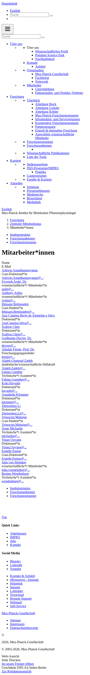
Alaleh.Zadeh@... (13, 368)
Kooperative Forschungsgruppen (56, 123)
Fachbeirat (42, 78)
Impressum (17, 624)
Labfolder (16, 591)
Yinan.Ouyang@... (14, 447)
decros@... (9, 345)
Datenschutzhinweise (24, 628)
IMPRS (15, 537)
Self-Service (18, 606)
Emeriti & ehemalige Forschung (56, 130)
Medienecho (35, 194)
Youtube (15, 569)
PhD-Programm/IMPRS (43, 168)
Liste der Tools (36, 157)
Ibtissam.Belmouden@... (18, 311)
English (15, 10)
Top (4, 517)
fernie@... (8, 357)
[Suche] (51, 15)
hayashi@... (9, 391)
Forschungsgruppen (40, 142)
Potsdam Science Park (49, 55)
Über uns (16, 44)
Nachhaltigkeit (44, 59)
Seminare (33, 187)
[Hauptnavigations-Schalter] (7, 29)
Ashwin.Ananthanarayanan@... (23, 278)
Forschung (17, 96)
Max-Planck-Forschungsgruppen (56, 115)
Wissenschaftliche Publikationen (48, 153)
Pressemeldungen (38, 190)
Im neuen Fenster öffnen (18, 664)
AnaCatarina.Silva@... (17, 323)
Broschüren (34, 198)
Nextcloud (17, 595)
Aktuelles (16, 183)
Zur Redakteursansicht (16, 671)
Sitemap (15, 620)
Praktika (40, 172)
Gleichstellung (44, 89)
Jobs (13, 541)
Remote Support (21, 598)
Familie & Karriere (39, 179)
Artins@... (8, 300)
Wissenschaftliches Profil (51, 51)
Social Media (11, 553)
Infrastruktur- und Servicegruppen (57, 119)
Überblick (33, 100)
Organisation (35, 70)
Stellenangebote (37, 164)
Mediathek (34, 202)
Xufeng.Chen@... (13, 334)
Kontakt (32, 62)
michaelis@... (11, 436)
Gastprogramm (36, 175)
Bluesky (15, 561)
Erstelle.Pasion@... (14, 458)
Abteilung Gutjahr (47, 108)
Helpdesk (16, 583)
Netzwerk (41, 81)
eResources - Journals (24, 579)
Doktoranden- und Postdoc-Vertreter (59, 93)
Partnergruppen (45, 126)
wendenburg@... (13, 481)
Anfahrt (40, 66)
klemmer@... (10, 402)
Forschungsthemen (39, 145)
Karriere (15, 160)
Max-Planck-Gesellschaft (51, 74)
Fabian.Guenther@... (16, 379)
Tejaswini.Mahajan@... (17, 424)
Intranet (15, 587)
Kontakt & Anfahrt (22, 576)
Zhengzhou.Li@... (14, 413)
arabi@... (8, 289)
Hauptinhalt (9, 3)
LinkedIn (16, 565)
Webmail (16, 602)
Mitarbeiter (34, 85)
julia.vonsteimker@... (16, 470)
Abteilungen (18, 533)
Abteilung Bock (45, 104)
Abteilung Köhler (46, 111)
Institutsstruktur (20, 234)
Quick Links (10, 525)
